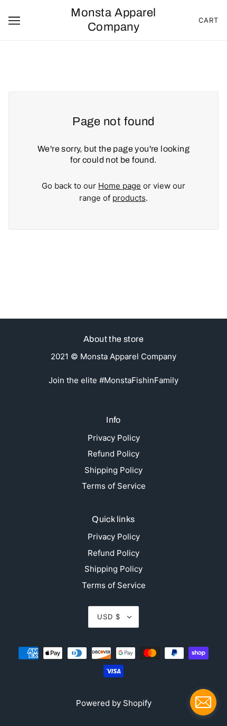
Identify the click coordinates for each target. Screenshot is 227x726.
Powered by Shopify (114, 703)
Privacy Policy (114, 438)
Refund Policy (113, 454)
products (129, 198)
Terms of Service (114, 486)
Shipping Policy (113, 470)
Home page (119, 186)
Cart (208, 20)
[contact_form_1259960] (203, 702)
